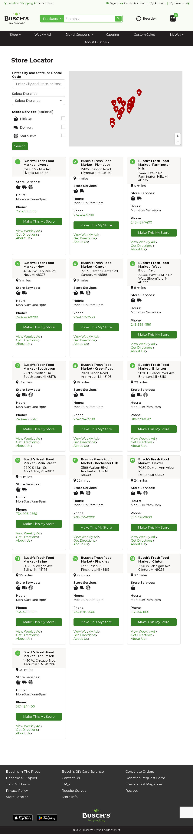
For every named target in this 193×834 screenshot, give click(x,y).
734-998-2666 (26, 514)
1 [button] (17, 162)
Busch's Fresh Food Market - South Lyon (39, 366)
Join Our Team (18, 784)
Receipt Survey (74, 790)
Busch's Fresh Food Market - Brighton (153, 366)
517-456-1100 (140, 612)
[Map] (125, 108)
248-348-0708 (27, 317)
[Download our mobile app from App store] (23, 817)
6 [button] (133, 264)
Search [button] (20, 146)
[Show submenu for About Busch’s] (109, 42)
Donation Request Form (145, 778)
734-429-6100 (26, 612)
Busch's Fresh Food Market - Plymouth (96, 162)
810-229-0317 (141, 419)
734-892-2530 (84, 317)
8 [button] (75, 366)
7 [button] (18, 366)
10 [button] (18, 460)
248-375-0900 (84, 517)
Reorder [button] (149, 18)
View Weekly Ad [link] (28, 231)
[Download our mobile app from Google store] (47, 817)
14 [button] (75, 558)
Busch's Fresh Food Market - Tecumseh (39, 654)
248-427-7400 (141, 222)
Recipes (132, 790)
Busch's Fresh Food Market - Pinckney (96, 559)
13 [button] (17, 558)
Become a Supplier (21, 778)
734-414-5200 (84, 215)
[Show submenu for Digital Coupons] (92, 35)
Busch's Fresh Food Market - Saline (39, 559)
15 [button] (132, 558)
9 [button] (133, 366)
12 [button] (132, 460)
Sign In (114, 3)
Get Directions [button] (27, 234)
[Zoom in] (178, 136)
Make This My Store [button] (39, 221)
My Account (158, 3)
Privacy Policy (17, 790)
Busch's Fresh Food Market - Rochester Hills (100, 461)
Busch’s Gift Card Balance (83, 771)
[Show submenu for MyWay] (183, 35)
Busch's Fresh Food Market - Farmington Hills (154, 164)
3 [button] (132, 162)
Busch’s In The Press (23, 771)
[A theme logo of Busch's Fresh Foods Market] (17, 18)
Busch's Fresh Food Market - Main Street (40, 461)
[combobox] (52, 18)
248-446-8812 (26, 419)
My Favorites (178, 3)
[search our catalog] (118, 19)
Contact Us (71, 778)
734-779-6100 (26, 211)
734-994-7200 (84, 419)
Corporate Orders (140, 771)
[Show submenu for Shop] (20, 35)
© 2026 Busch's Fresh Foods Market (96, 830)
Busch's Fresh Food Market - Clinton (153, 559)
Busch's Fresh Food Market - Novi (39, 264)
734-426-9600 (141, 517)
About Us (23, 238)
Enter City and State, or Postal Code (37, 75)
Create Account (134, 3)
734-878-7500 (84, 612)
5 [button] (75, 264)
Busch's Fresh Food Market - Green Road (97, 366)
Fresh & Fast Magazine (144, 784)
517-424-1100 (25, 706)
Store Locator (17, 797)
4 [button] (18, 264)
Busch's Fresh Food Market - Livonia (39, 162)
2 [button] (75, 162)
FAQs (66, 784)
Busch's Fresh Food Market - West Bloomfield (153, 266)
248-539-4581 (141, 324)
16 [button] (17, 653)
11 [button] (75, 460)
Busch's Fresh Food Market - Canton (96, 264)
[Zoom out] (178, 142)
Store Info (70, 797)
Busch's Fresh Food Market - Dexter (153, 461)
